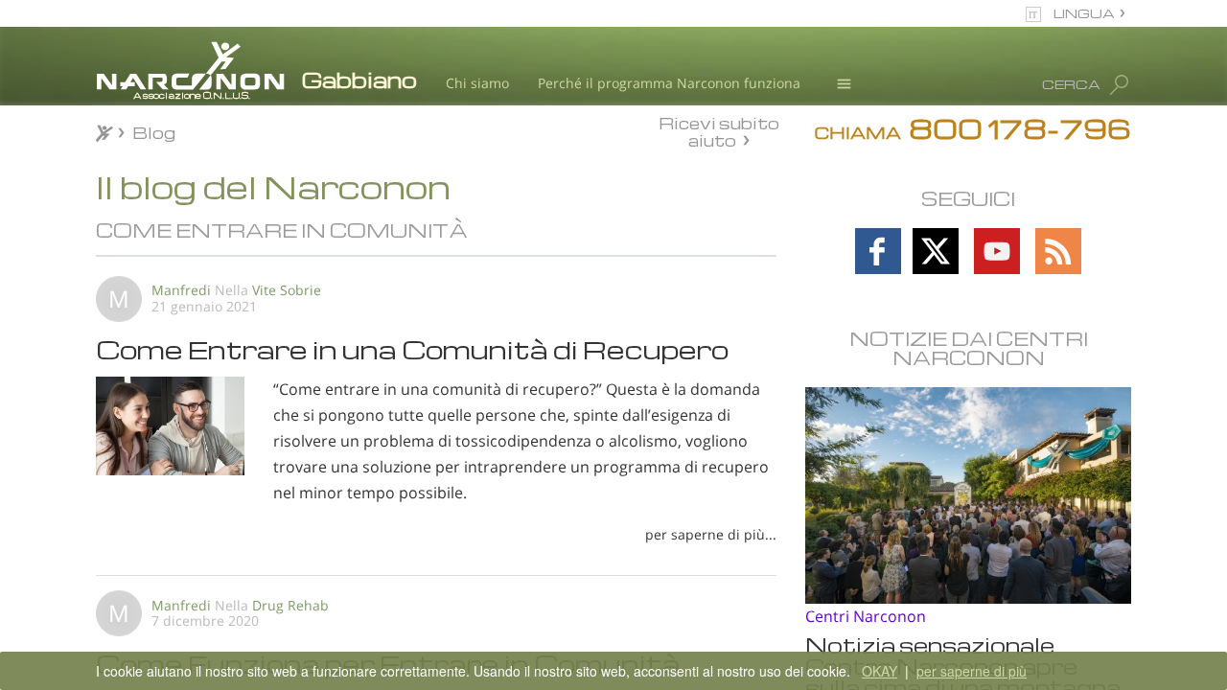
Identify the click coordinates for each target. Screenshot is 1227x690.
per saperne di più (971, 670)
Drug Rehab (290, 605)
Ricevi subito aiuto (719, 131)
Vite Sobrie (286, 290)
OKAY (879, 670)
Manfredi (181, 290)
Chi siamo (477, 83)
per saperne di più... (710, 534)
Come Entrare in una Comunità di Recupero (412, 349)
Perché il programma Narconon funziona (669, 83)
